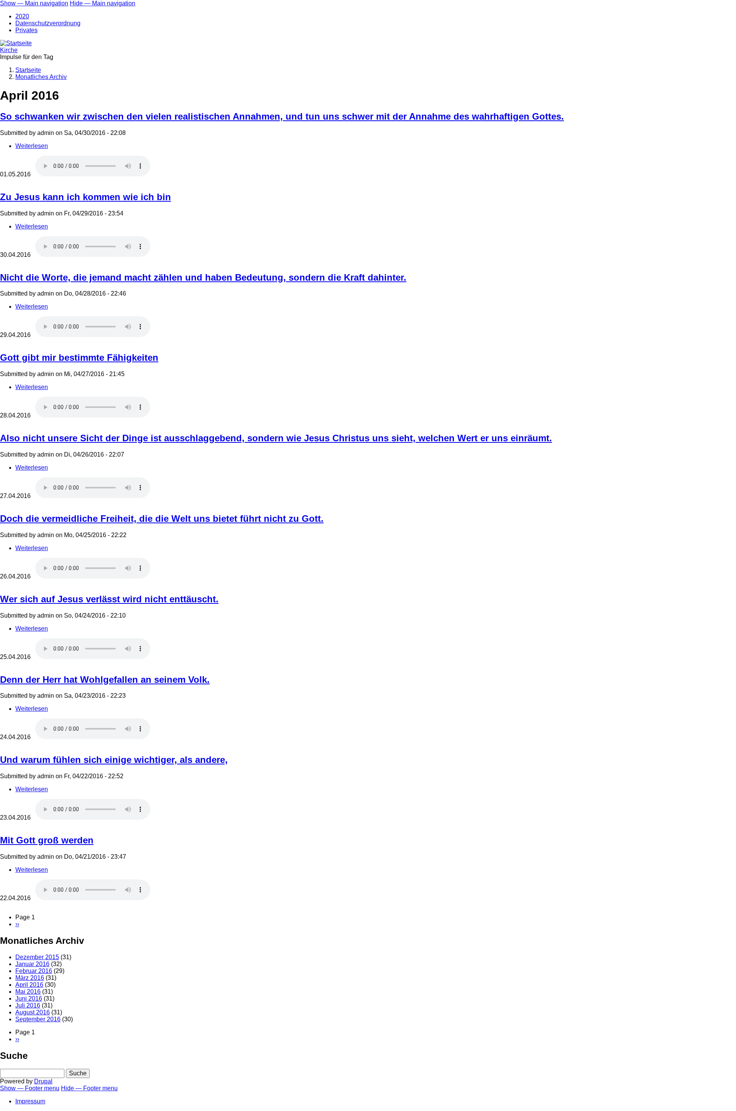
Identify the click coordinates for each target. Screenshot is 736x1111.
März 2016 (29, 978)
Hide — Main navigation (102, 3)
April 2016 (29, 984)
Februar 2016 (33, 971)
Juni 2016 (28, 998)
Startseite (28, 70)
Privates (26, 30)
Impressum (30, 1101)
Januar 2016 (32, 964)
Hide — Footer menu (89, 1088)
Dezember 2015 (37, 957)
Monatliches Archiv (41, 77)
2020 (22, 16)
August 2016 (32, 1012)
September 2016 (38, 1019)
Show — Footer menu (29, 1088)
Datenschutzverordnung (47, 23)
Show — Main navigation (34, 3)
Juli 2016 (27, 1005)
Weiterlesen (31, 146)
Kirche (9, 50)
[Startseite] (16, 43)
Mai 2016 (28, 991)
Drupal (43, 1081)
